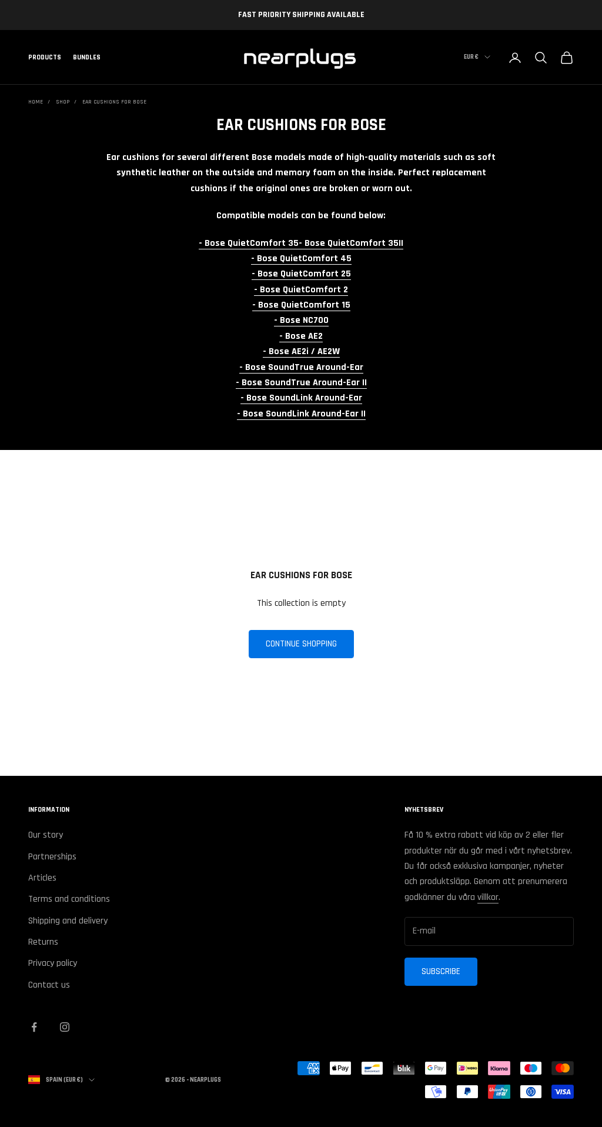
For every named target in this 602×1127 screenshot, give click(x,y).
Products (44, 57)
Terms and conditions (69, 899)
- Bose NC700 (301, 320)
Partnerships (52, 857)
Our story (45, 835)
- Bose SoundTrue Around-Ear (301, 367)
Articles (42, 878)
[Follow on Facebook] (34, 1027)
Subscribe (441, 971)
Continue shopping (301, 643)
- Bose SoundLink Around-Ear (301, 398)
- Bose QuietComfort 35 (249, 243)
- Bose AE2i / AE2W (301, 351)
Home (35, 101)
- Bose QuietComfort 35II (351, 243)
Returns (43, 942)
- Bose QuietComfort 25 (301, 274)
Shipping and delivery (68, 921)
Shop (62, 101)
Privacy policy (52, 963)
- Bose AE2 (301, 336)
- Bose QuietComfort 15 (301, 305)
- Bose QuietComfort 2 (301, 290)
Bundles (87, 57)
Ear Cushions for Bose (114, 101)
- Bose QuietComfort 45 (301, 258)
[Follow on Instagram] (65, 1027)
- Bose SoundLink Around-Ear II (301, 414)
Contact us (49, 985)
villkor (488, 897)
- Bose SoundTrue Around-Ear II (301, 382)
